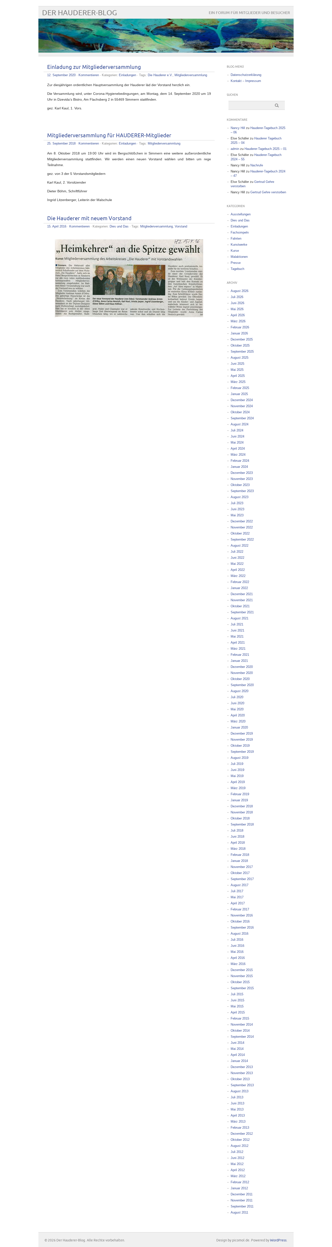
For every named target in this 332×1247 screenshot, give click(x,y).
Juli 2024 (237, 430)
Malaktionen (239, 257)
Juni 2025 (237, 363)
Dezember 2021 (242, 594)
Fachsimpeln (240, 232)
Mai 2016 (237, 952)
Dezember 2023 (242, 473)
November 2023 (242, 479)
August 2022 (239, 545)
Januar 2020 (239, 727)
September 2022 (242, 539)
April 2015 (238, 1012)
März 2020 (238, 721)
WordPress (278, 1240)
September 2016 (242, 927)
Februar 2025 (240, 388)
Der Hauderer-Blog (79, 13)
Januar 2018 (239, 861)
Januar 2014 (239, 1061)
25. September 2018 (61, 143)
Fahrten (236, 238)
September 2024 (242, 418)
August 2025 (239, 357)
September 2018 (242, 824)
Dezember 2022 (242, 521)
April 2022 (238, 570)
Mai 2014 (237, 1049)
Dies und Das (119, 226)
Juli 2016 (237, 939)
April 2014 (238, 1055)
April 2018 (238, 842)
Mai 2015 (237, 1006)
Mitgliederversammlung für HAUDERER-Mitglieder (109, 135)
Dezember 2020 (242, 667)
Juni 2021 (237, 630)
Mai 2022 (237, 564)
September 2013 (242, 1085)
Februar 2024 (240, 460)
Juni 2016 (237, 945)
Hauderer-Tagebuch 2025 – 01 (266, 149)
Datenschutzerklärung (246, 75)
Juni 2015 (237, 1000)
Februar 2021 (240, 654)
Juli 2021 (237, 624)
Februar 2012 (240, 1182)
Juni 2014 (237, 1043)
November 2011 (242, 1200)
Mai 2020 (237, 709)
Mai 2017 (237, 897)
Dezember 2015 (242, 970)
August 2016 (239, 933)
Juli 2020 (237, 697)
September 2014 (242, 1036)
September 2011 (242, 1206)
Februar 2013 (240, 1127)
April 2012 (238, 1170)
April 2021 (238, 642)
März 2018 (238, 848)
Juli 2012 (237, 1152)
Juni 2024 (237, 436)
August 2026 (239, 291)
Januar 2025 (239, 394)
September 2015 (242, 988)
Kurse (235, 250)
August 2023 (239, 497)
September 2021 (242, 612)
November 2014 (242, 1024)
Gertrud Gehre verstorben (268, 192)
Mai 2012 (237, 1164)
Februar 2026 (240, 327)
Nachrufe (256, 165)
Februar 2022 (240, 582)
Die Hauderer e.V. (160, 75)
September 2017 (242, 879)
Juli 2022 (237, 551)
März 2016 (238, 964)
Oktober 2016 (240, 921)
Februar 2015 (240, 1018)
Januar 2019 (239, 800)
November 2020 (242, 673)
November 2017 (242, 867)
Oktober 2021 (240, 606)
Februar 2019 (240, 794)
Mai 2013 (237, 1109)
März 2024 (238, 454)
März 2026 (238, 321)
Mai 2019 (237, 776)
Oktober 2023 (240, 485)
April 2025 (238, 376)
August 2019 (239, 758)
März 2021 (238, 648)
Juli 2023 (237, 503)
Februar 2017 (240, 909)
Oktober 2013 (240, 1079)
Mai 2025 (237, 370)
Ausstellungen (241, 214)
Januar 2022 (239, 588)
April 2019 (238, 782)
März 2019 (238, 788)
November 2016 (242, 915)
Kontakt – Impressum (246, 81)
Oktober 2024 (240, 412)
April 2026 (238, 315)
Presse (236, 263)
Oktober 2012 (240, 1140)
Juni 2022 (237, 557)
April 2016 (238, 958)
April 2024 (238, 448)
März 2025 (238, 382)
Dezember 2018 (242, 806)
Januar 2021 (239, 661)
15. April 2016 (56, 226)
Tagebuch (237, 269)
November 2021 (242, 600)
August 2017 (239, 885)
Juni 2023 (237, 509)
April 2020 (238, 715)
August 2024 (239, 424)
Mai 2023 (237, 515)
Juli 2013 (237, 1097)
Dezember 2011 (242, 1194)
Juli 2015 (237, 994)
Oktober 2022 (240, 533)
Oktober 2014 (240, 1030)
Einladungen (127, 75)
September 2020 (242, 685)
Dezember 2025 (242, 339)
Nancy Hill (238, 128)
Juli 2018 (237, 830)
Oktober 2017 (240, 873)
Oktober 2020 (240, 679)
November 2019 (242, 739)
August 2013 (239, 1091)
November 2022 (242, 527)
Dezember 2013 (242, 1067)
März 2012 (238, 1176)
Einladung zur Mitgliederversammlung (94, 67)
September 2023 (242, 491)
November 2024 (242, 406)
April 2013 (238, 1115)
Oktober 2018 (240, 818)
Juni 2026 (237, 303)
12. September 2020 (61, 75)
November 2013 (242, 1073)
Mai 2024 (237, 442)
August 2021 (239, 618)
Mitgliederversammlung (191, 75)
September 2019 (242, 751)
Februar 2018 (240, 855)
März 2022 (238, 576)
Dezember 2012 (242, 1133)
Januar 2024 (239, 467)
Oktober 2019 (240, 745)
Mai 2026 (237, 309)
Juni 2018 (237, 836)
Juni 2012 (237, 1158)
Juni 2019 (237, 770)
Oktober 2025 (240, 345)
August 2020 (239, 691)
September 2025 (242, 351)
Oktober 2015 (240, 982)
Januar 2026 (239, 333)
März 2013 (238, 1121)
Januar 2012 (239, 1188)
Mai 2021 (237, 636)
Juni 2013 (237, 1103)
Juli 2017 (237, 891)
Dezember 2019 (242, 733)
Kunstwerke (239, 244)
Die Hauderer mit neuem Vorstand (89, 218)
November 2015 (242, 976)
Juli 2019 (237, 764)
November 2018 (242, 812)
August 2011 (239, 1212)
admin (235, 149)
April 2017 (238, 903)
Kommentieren (89, 75)
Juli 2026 (237, 297)
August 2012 (239, 1146)
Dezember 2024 (242, 400)
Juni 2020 (237, 703)
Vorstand (181, 226)
